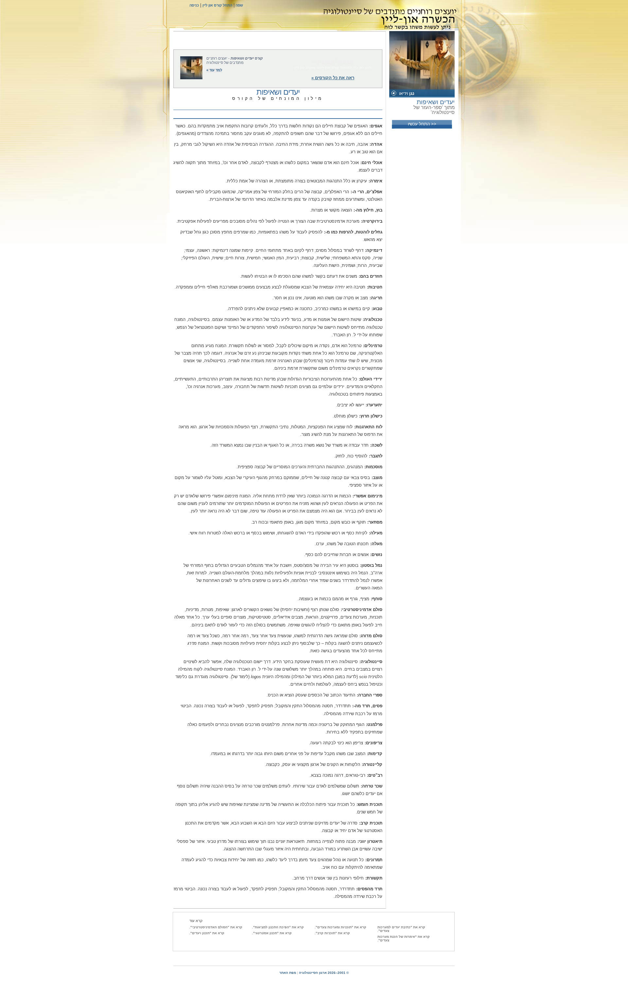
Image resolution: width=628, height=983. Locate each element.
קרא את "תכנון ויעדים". (206, 933)
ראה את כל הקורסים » (332, 77)
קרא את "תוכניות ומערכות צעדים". (340, 927)
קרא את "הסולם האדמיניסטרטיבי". (215, 927)
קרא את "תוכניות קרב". (332, 933)
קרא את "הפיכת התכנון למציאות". (278, 927)
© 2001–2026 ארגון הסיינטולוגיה (324, 972)
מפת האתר (287, 972)
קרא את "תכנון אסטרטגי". (272, 933)
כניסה (194, 5)
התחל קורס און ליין (217, 5)
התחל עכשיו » (333, 61)
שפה (239, 5)
